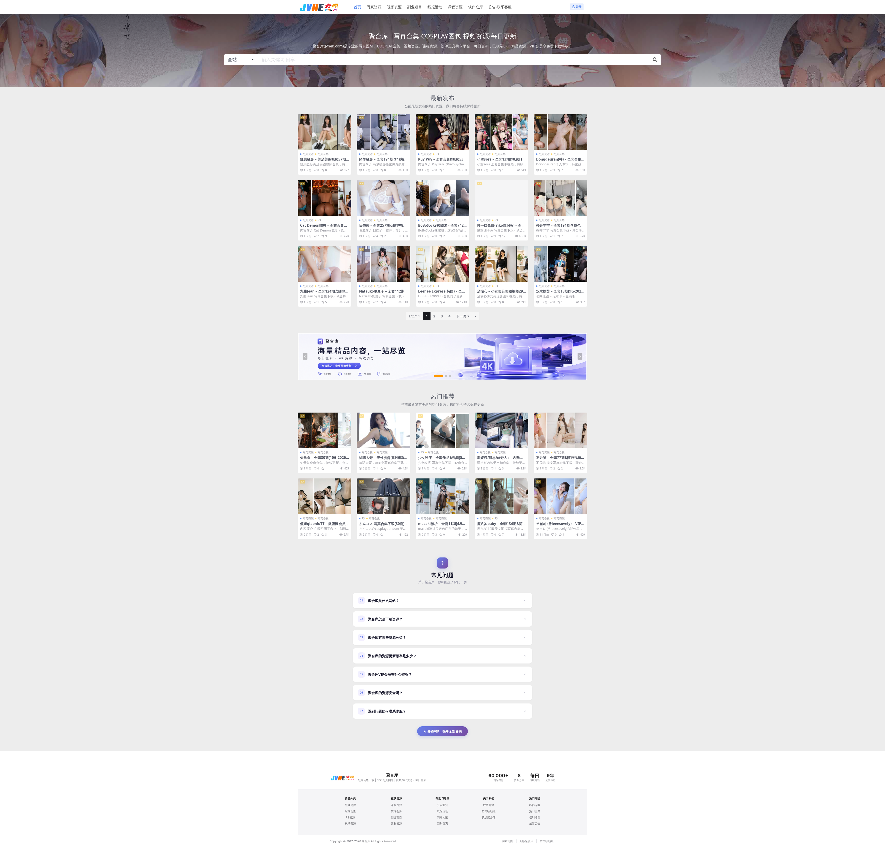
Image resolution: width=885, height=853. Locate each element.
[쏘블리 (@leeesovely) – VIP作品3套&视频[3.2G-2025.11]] (560, 496)
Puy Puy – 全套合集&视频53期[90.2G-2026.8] (442, 161)
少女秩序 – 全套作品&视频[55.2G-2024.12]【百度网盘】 (441, 459)
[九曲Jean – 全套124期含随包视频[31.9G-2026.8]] (324, 264)
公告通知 (442, 805)
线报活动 (435, 6)
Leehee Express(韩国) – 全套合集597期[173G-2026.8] (441, 293)
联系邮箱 (488, 805)
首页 (357, 6)
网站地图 (442, 817)
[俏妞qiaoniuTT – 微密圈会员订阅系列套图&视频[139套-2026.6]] (324, 496)
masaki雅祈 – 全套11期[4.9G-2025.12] (442, 525)
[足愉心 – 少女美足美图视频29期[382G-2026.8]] (501, 264)
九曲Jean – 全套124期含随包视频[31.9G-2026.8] (324, 293)
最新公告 (534, 823)
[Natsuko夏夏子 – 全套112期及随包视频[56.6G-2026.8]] (383, 264)
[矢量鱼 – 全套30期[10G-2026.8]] (324, 430)
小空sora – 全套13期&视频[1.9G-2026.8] (501, 161)
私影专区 (534, 805)
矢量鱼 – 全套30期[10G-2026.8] (323, 459)
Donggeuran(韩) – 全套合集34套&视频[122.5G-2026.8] (559, 161)
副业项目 (414, 6)
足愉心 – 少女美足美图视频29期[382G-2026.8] (500, 293)
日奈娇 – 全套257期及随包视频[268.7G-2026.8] (383, 227)
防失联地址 (489, 811)
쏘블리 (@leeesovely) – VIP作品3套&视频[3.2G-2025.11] (560, 525)
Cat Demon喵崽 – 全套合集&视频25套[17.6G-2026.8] (323, 227)
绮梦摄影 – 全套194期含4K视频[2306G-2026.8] (383, 161)
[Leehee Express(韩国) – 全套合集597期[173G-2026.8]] (442, 264)
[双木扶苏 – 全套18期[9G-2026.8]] (560, 264)
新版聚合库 (489, 817)
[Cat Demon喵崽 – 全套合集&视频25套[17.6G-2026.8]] (324, 198)
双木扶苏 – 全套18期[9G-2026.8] (560, 293)
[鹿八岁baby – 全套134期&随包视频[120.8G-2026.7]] (501, 496)
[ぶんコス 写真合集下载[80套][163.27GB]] (383, 496)
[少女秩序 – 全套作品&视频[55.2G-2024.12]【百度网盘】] (442, 430)
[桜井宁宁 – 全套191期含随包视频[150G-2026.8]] (560, 198)
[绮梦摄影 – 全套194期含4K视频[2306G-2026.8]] (383, 132)
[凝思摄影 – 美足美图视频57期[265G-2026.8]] (324, 132)
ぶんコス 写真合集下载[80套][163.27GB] (383, 525)
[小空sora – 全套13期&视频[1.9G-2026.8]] (501, 132)
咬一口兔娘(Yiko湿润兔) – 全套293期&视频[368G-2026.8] (501, 227)
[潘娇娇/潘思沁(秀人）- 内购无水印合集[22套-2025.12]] (501, 430)
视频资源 (394, 6)
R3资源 (350, 817)
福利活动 (534, 817)
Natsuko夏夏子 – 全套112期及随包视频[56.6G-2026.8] (383, 293)
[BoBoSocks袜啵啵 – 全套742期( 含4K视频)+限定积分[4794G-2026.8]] (442, 198)
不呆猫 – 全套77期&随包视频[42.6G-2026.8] (560, 459)
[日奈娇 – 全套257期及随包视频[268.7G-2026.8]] (383, 198)
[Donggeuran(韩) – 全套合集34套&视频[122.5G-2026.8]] (560, 132)
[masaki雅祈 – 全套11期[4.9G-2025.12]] (442, 496)
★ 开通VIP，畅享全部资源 (442, 731)
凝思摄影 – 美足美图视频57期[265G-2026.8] (323, 161)
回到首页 (442, 823)
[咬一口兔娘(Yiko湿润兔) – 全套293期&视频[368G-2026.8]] (501, 198)
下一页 (461, 316)
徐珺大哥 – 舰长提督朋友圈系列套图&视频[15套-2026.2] (383, 459)
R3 (437, 154)
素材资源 (396, 823)
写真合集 (323, 154)
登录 (578, 7)
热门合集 (534, 811)
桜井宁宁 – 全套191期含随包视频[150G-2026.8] (560, 227)
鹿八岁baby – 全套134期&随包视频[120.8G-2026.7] (501, 525)
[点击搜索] (655, 59)
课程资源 (455, 6)
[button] (438, 376)
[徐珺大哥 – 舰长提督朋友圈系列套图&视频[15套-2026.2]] (383, 430)
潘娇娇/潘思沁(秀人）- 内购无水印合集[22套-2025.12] (500, 459)
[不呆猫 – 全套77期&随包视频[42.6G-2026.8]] (560, 430)
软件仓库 (475, 6)
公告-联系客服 (500, 6)
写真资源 (374, 6)
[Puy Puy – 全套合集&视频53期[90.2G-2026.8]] (442, 132)
